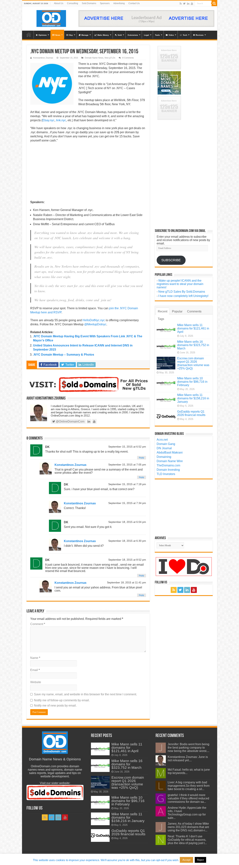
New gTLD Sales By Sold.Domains (181, 291)
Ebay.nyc (48, 120)
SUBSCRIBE (171, 260)
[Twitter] (184, 3)
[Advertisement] (88, 172)
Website (35, 682)
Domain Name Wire (170, 461)
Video (171, 35)
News (57, 35)
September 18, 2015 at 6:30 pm (127, 540)
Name (35, 657)
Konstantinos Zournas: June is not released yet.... (188, 758)
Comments (194, 311)
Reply (141, 458)
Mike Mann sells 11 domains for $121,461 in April (193, 328)
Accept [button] (186, 859)
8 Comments (128, 58)
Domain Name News (94, 58)
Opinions (42, 35)
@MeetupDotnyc (95, 324)
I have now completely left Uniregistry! (183, 295)
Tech (185, 35)
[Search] (214, 3)
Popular (177, 311)
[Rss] (180, 3)
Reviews (200, 35)
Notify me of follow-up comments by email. (62, 700)
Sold (120, 35)
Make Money (103, 35)
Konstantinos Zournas (43, 58)
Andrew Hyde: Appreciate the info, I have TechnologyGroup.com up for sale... (187, 812)
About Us (58, 3)
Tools (157, 35)
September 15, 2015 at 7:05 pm (127, 464)
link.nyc (61, 120)
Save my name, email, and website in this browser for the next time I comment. (85, 694)
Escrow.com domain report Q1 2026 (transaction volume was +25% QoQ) (193, 363)
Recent (162, 311)
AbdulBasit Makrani (170, 452)
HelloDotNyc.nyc (94, 320)
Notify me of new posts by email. (55, 705)
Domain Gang (166, 443)
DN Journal (164, 448)
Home (29, 34)
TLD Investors (166, 474)
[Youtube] (191, 3)
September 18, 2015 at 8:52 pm (127, 559)
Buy (71, 35)
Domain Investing (168, 469)
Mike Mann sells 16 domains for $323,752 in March (193, 345)
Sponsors (105, 3)
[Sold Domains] (88, 384)
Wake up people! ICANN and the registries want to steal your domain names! (180, 284)
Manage (85, 35)
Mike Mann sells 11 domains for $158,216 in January (193, 398)
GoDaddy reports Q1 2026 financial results (191, 413)
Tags (161, 318)
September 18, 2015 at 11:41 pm (126, 582)
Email (35, 670)
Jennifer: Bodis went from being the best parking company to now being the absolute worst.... (188, 748)
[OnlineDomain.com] (51, 17)
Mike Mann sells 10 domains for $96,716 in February (192, 382)
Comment (37, 624)
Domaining (164, 456)
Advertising (119, 3)
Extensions (133, 35)
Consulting (72, 3)
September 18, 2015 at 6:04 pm (127, 522)
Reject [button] (200, 859)
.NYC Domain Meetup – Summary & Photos (63, 354)
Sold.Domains (89, 3)
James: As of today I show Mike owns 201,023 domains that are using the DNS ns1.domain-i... (188, 827)
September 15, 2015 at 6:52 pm (127, 446)
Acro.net (162, 439)
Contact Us (134, 3)
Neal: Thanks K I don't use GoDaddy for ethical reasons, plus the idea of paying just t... (187, 840)
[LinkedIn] (188, 3)
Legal (146, 35)
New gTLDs (110, 58)
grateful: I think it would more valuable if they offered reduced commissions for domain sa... (188, 798)
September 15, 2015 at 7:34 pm (127, 503)
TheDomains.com (168, 465)
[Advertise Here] (146, 18)
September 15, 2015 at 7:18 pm (127, 484)
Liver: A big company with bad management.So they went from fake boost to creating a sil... (188, 786)
